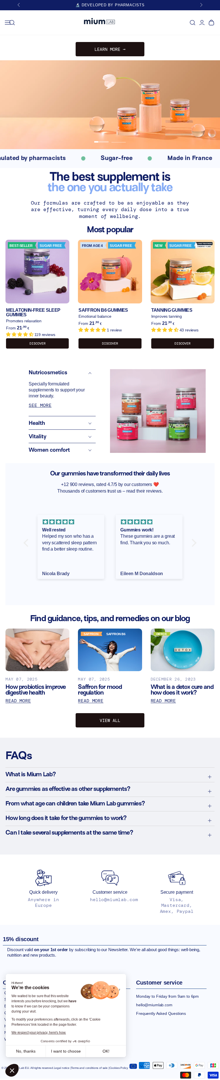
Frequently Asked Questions (161, 1013)
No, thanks (26, 1051)
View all (110, 720)
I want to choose (66, 1051)
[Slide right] (201, 5)
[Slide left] (19, 5)
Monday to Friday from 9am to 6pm (167, 996)
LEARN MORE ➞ (110, 49)
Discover (38, 343)
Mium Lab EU (20, 1067)
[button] (12, 1070)
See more (40, 405)
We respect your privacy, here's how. (38, 1033)
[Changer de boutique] (136, 1065)
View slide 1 (101, 138)
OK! (106, 1051)
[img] (71, 522)
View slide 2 (118, 138)
